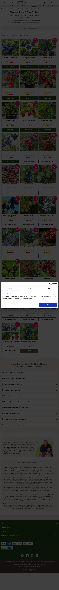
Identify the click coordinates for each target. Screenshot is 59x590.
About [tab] (48, 288)
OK (48, 304)
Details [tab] (29, 288)
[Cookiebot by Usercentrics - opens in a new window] (50, 284)
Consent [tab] (10, 288)
